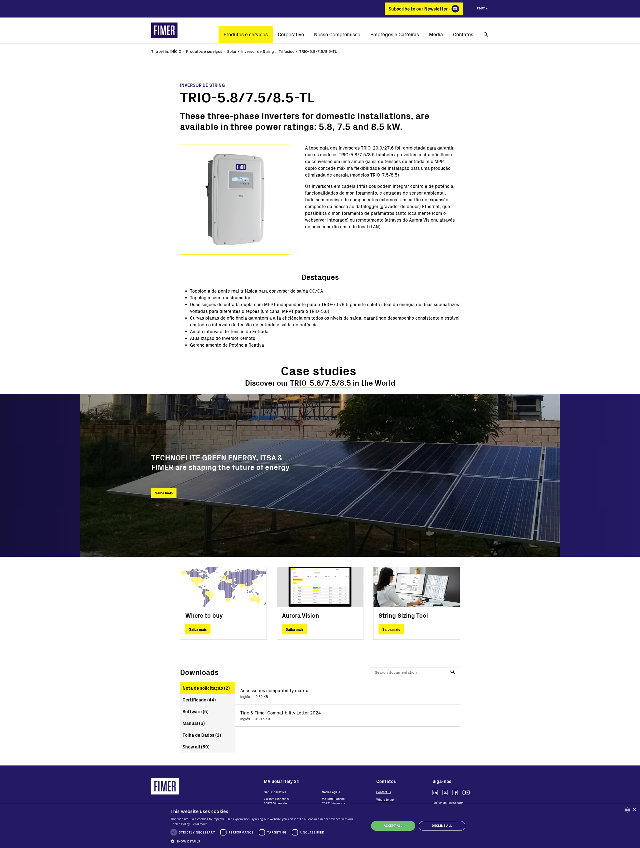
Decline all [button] (442, 825)
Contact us (383, 792)
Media (436, 34)
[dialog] (320, 826)
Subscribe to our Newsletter (418, 9)
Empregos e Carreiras (394, 34)
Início (175, 51)
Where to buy (385, 799)
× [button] (634, 810)
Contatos (463, 34)
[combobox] (627, 809)
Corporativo (291, 34)
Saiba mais (164, 493)
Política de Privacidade (448, 803)
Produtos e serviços (246, 34)
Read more (200, 824)
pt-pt (481, 8)
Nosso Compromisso (337, 34)
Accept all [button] (393, 825)
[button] (266, 841)
